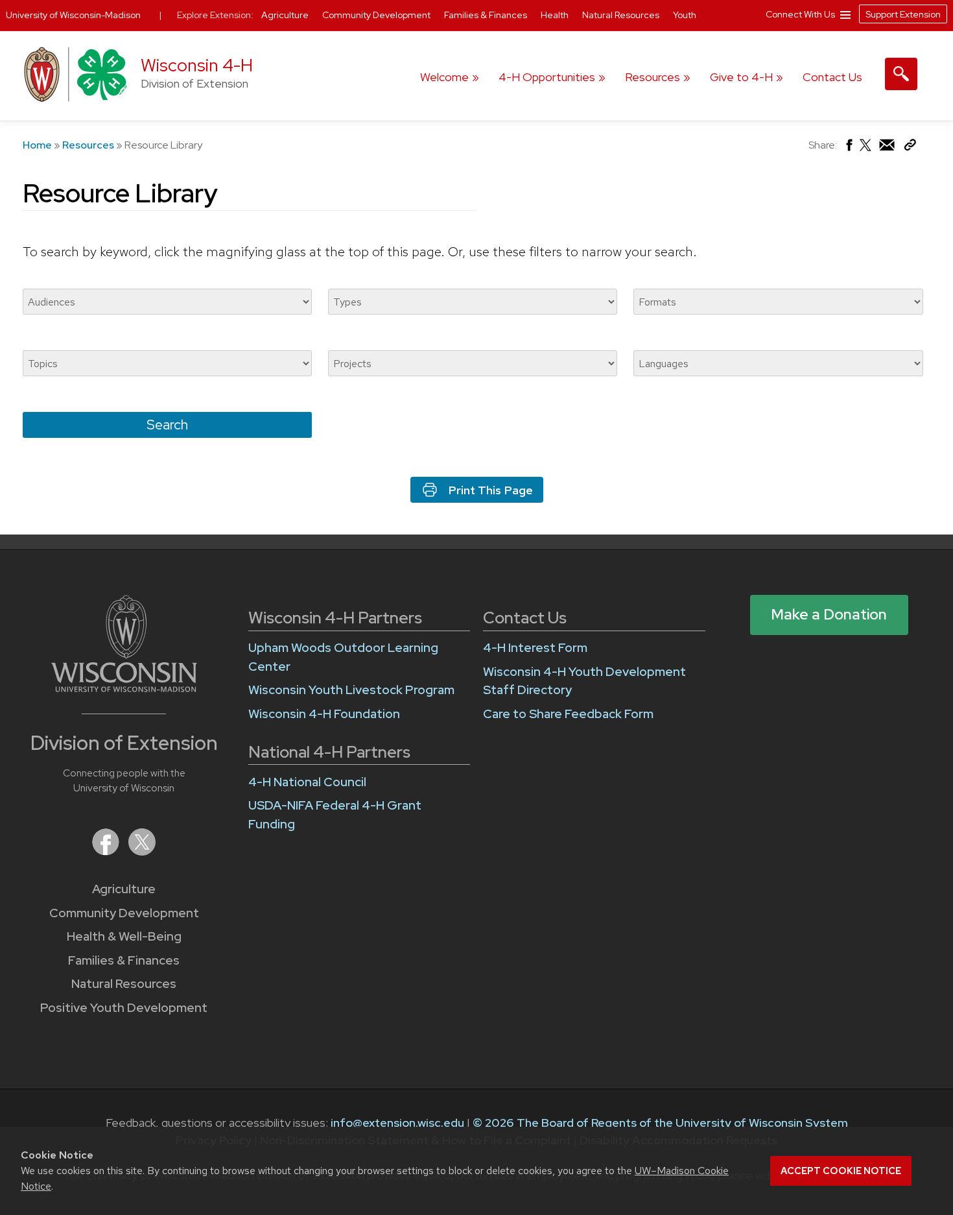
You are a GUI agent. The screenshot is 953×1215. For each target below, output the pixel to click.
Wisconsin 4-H (197, 65)
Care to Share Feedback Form (568, 714)
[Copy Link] (909, 147)
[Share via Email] (887, 148)
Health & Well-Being (124, 936)
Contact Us (832, 76)
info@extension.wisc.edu (397, 1122)
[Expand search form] (901, 74)
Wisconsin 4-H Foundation (324, 714)
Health (556, 15)
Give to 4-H (741, 76)
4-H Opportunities (547, 76)
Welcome (444, 76)
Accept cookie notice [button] (841, 1170)
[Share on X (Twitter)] (866, 150)
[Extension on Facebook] (107, 851)
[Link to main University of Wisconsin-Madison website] (124, 688)
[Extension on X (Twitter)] (142, 851)
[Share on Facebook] (848, 148)
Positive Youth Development (123, 1008)
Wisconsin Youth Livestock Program (351, 690)
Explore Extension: (215, 15)
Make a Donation (829, 614)
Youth (684, 15)
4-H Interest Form (535, 648)
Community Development (124, 913)
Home (37, 145)
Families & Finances (124, 960)
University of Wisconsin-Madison (73, 15)
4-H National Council (307, 782)
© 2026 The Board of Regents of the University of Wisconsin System (660, 1122)
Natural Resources (123, 984)
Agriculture (124, 889)
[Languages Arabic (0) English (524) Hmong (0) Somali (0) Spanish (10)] (778, 363)
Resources (652, 76)
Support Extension (903, 14)
